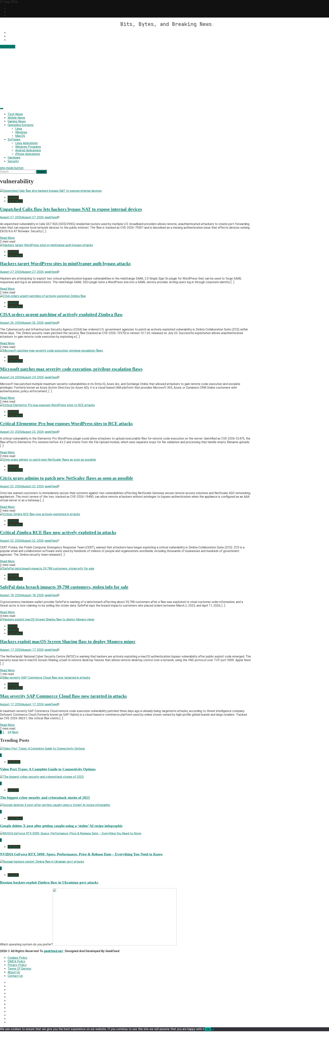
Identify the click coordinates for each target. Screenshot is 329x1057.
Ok (208, 1029)
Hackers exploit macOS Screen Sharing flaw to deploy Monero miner (68, 641)
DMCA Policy (16, 961)
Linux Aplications (26, 143)
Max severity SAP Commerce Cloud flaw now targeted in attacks (63, 696)
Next (15, 732)
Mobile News (16, 118)
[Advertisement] (164, 77)
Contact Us (7, 46)
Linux (18, 128)
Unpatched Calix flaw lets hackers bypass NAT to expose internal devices (71, 209)
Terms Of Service (19, 968)
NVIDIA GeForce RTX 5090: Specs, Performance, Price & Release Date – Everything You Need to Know (81, 854)
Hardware (14, 157)
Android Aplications (28, 150)
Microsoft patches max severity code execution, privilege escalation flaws (71, 369)
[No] (212, 1030)
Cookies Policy (17, 958)
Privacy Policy (17, 965)
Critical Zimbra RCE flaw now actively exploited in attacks (58, 532)
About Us (14, 972)
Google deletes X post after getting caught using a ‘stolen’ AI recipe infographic (61, 826)
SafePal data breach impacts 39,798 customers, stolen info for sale (64, 586)
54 (9, 732)
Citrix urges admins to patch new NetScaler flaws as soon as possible (66, 478)
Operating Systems (21, 125)
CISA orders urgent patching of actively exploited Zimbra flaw (61, 314)
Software (14, 139)
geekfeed (51, 217)
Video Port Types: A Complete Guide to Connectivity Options (48, 769)
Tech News (15, 114)
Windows (21, 132)
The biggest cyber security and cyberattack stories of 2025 (45, 798)
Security (13, 161)
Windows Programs (28, 147)
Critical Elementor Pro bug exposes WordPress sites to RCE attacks (66, 423)
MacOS (20, 136)
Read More (7, 238)
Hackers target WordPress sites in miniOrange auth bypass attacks (65, 263)
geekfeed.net (53, 951)
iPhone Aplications (27, 154)
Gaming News (17, 121)
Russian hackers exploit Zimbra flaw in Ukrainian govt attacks (49, 882)
